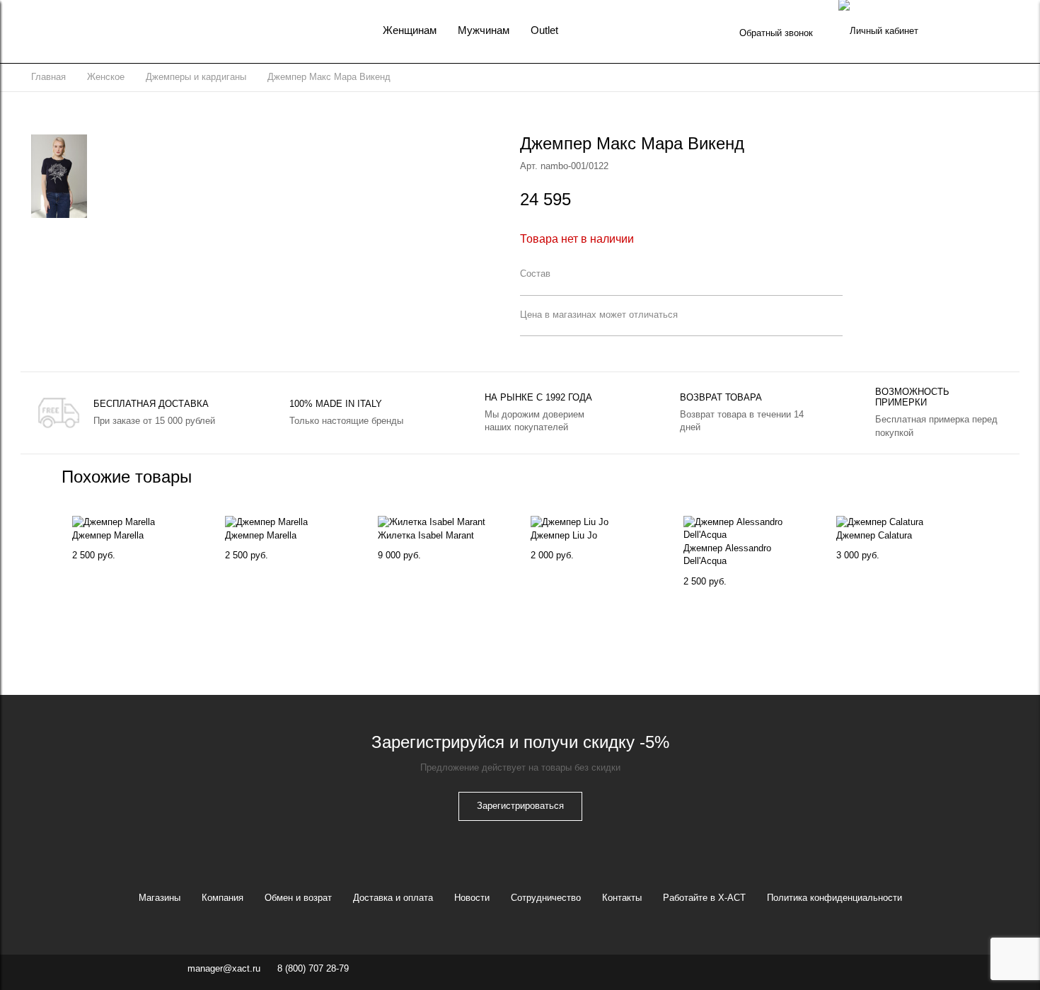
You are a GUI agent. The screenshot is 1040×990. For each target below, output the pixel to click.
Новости (472, 897)
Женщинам (410, 30)
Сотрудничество (546, 897)
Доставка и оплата (393, 897)
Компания (222, 897)
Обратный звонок (776, 33)
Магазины (159, 897)
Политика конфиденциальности (834, 897)
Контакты (622, 897)
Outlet (544, 30)
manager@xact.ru (223, 968)
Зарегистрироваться (520, 805)
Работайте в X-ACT (704, 897)
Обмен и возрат (298, 897)
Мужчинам (483, 30)
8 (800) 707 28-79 (313, 968)
